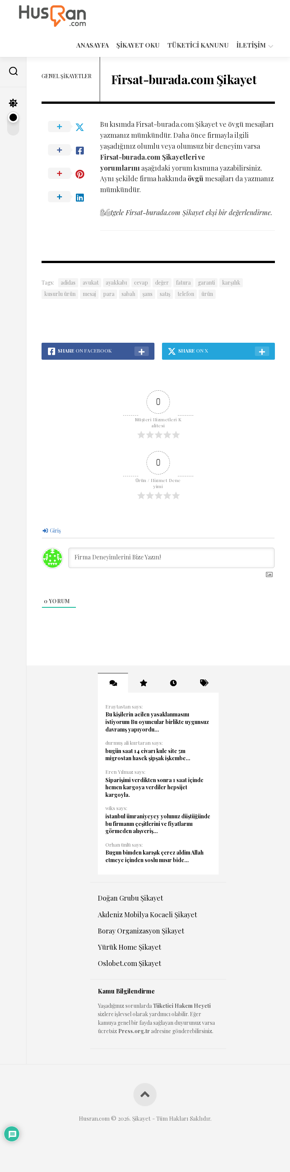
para (108, 293)
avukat (91, 282)
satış (165, 293)
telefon (185, 293)
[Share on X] (70, 127)
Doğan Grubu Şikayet (130, 897)
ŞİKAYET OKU (138, 45)
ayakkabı (116, 282)
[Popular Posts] (143, 683)
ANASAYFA (92, 45)
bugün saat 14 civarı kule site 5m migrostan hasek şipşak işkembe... (147, 754)
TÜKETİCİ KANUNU (198, 45)
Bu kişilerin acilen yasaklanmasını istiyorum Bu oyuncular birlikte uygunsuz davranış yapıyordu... (157, 722)
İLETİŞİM (251, 45)
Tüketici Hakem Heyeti (182, 1005)
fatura (183, 282)
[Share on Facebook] (70, 150)
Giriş (55, 530)
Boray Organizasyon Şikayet (141, 930)
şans (147, 293)
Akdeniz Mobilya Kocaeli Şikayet (147, 914)
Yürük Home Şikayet (129, 947)
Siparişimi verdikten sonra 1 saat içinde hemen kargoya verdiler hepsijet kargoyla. (154, 787)
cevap (141, 282)
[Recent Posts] (173, 683)
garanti (206, 282)
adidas (68, 282)
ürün (207, 293)
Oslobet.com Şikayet (129, 963)
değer (162, 282)
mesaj (89, 293)
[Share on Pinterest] (70, 173)
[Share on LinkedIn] (70, 197)
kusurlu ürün (60, 293)
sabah (128, 293)
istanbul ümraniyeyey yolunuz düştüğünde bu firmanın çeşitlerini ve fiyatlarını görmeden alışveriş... (157, 824)
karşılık (231, 282)
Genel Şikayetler (66, 76)
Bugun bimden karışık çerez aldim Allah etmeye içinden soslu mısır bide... (154, 856)
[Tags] (203, 683)
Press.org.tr (134, 1031)
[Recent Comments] (113, 683)
